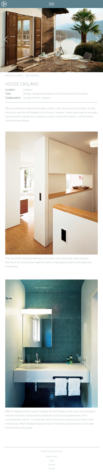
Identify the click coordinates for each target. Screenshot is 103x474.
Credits (51, 469)
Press (51, 461)
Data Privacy (51, 457)
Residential (32, 76)
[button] (6, 39)
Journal (51, 465)
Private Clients (14, 76)
